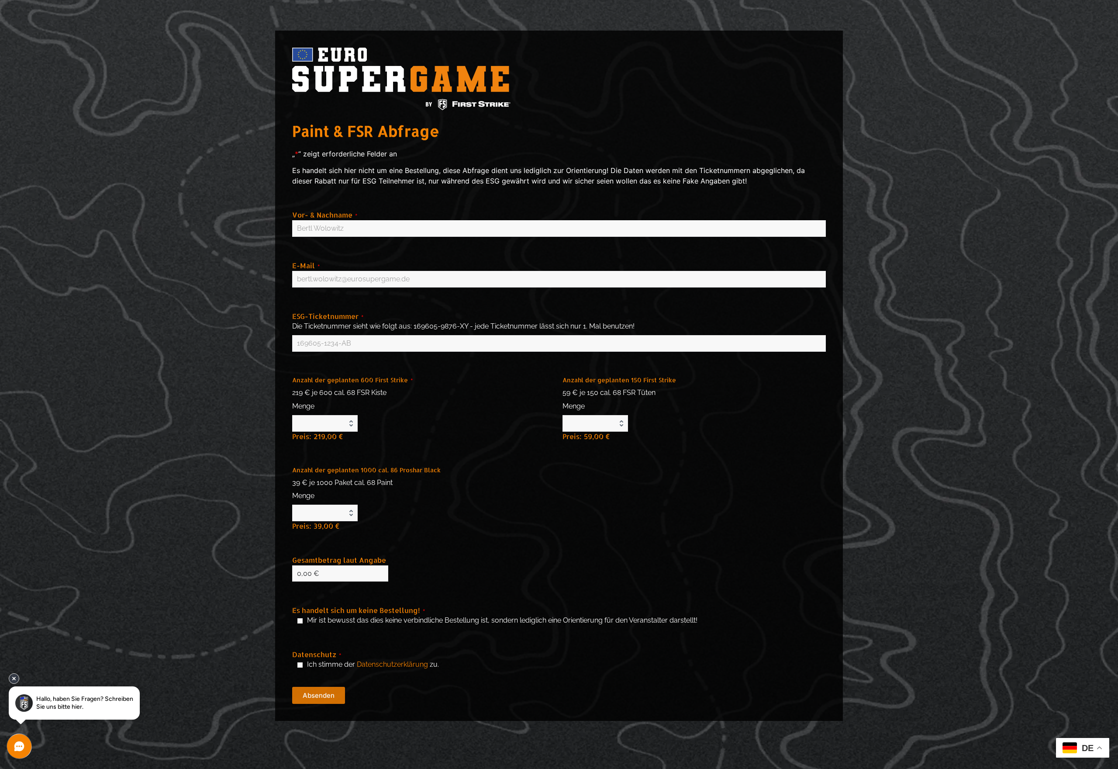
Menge (303, 406)
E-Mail (306, 265)
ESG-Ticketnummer (327, 316)
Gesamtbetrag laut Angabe (339, 560)
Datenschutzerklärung (392, 664)
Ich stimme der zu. (373, 664)
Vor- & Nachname (324, 214)
